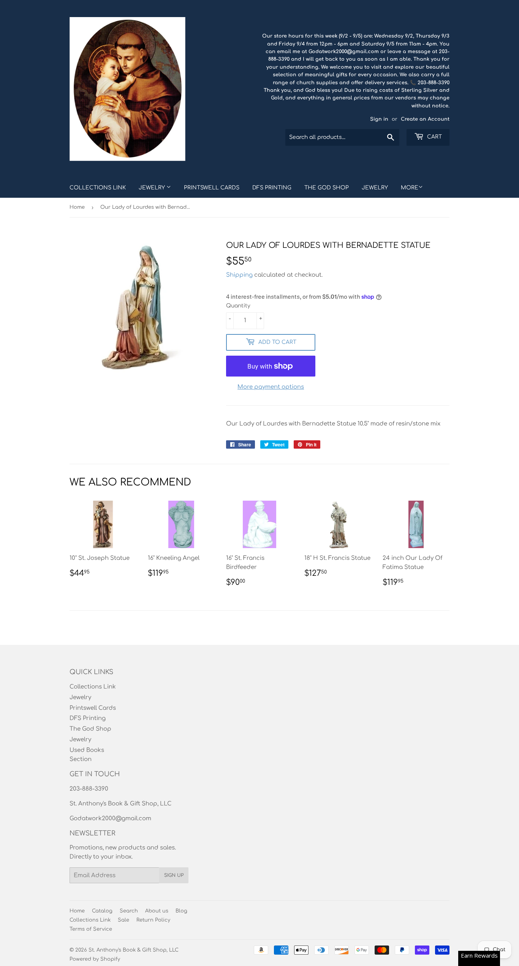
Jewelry (152, 188)
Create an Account (425, 119)
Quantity (238, 306)
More (409, 188)
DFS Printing (271, 188)
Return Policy (153, 920)
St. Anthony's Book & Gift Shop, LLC (134, 950)
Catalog (102, 911)
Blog (181, 911)
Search (129, 911)
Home (77, 207)
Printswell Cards (211, 188)
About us (156, 911)
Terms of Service (91, 929)
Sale (123, 920)
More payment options (270, 387)
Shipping (239, 275)
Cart (434, 137)
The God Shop (326, 188)
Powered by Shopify (95, 959)
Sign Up (174, 875)
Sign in (379, 119)
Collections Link (98, 188)
